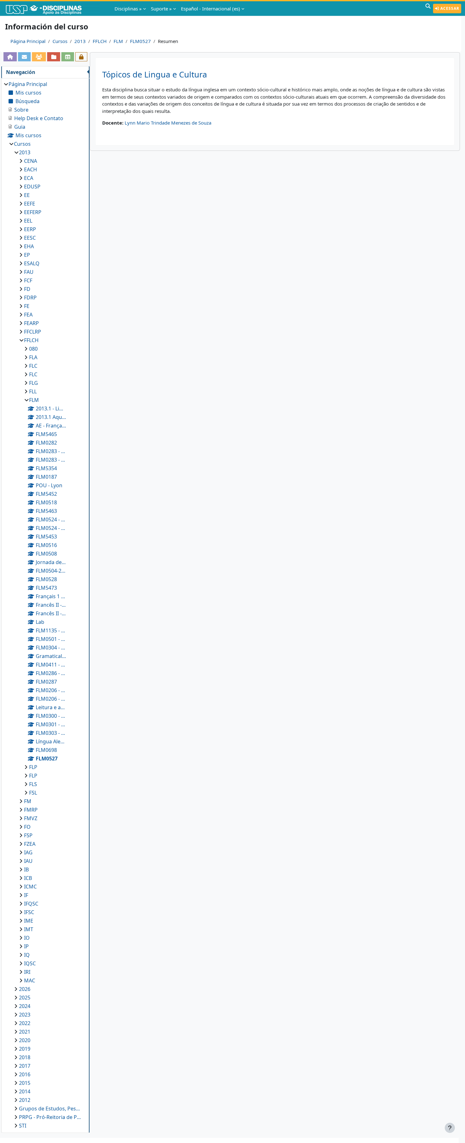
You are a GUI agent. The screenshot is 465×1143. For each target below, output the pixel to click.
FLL (33, 391)
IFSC (29, 912)
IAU (28, 860)
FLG (33, 382)
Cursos (60, 41)
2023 (24, 1014)
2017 (24, 1065)
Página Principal (28, 41)
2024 (24, 1006)
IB (26, 869)
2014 (24, 1091)
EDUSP (32, 186)
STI (22, 1125)
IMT (28, 929)
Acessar (449, 8)
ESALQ (32, 263)
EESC (30, 237)
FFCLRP (32, 331)
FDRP (30, 297)
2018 (24, 1057)
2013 (80, 41)
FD (27, 289)
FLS (33, 784)
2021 (24, 1031)
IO (27, 937)
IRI (27, 971)
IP (26, 946)
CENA (30, 160)
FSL (33, 792)
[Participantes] (39, 56)
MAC (29, 980)
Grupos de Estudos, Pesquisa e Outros (51, 1108)
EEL (28, 220)
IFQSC (31, 903)
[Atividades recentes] (53, 56)
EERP (30, 229)
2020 (24, 1040)
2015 (24, 1082)
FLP (33, 767)
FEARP (31, 323)
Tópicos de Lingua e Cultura (154, 74)
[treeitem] (45, 604)
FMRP (31, 809)
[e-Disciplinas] (53, 9)
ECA (28, 178)
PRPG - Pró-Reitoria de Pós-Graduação (51, 1117)
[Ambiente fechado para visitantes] (81, 56)
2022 (24, 1023)
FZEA (29, 843)
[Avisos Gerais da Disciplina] (24, 56)
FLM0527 (140, 41)
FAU (29, 271)
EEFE (29, 203)
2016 (24, 1074)
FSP (28, 835)
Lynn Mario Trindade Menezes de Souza (168, 123)
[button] (428, 8)
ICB (28, 878)
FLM (118, 41)
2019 (24, 1048)
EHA (29, 246)
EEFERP (32, 212)
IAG (28, 852)
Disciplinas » (128, 8)
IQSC (30, 963)
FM (27, 801)
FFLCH (100, 41)
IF (26, 895)
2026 (24, 989)
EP (27, 254)
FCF (28, 280)
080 (33, 348)
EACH (30, 169)
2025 (24, 997)
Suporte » (161, 8)
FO (27, 826)
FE (26, 306)
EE (27, 195)
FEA (28, 314)
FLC (33, 365)
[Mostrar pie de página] (450, 1128)
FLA (33, 357)
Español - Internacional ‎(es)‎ (210, 8)
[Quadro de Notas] (67, 56)
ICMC (30, 886)
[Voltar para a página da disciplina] (10, 56)
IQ (27, 954)
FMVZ (30, 818)
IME (28, 920)
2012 (24, 1100)
